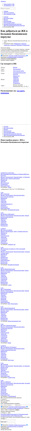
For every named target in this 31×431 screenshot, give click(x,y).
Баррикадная (4, 224)
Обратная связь (18, 415)
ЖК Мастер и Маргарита (7, 214)
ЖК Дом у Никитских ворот (8, 325)
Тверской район (18, 177)
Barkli (9, 342)
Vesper (9, 187)
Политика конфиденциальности (9, 414)
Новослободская (5, 185)
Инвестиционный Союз (14, 321)
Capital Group (11, 377)
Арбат (15, 231)
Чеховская (19, 45)
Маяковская (17, 43)
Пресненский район (18, 71)
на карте (20, 91)
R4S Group (11, 360)
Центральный (17, 69)
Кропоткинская (5, 235)
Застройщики (9, 5)
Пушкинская (25, 45)
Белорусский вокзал (14, 178)
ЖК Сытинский (5, 194)
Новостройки (9, 4)
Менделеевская (5, 183)
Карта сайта (10, 415)
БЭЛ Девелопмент (13, 303)
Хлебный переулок (22, 231)
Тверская (23, 43)
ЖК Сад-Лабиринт (6, 381)
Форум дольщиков (9, 12)
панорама (5, 93)
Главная (6, 11)
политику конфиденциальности (17, 55)
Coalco (9, 285)
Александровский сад (6, 204)
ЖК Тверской (4, 364)
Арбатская (6, 45)
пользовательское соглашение (15, 57)
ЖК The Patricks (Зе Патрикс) (8, 347)
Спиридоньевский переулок (8, 350)
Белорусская (4, 261)
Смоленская (4, 238)
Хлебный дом (11, 244)
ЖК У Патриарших (6, 289)
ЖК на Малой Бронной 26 (8, 308)
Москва (15, 67)
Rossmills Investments (13, 264)
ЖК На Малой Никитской (8, 269)
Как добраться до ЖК (9, 14)
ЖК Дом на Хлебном (6, 230)
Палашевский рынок (13, 209)
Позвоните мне (4, 428)
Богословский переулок (7, 196)
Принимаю (14, 55)
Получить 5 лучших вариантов (8, 58)
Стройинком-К (12, 396)
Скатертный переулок (7, 328)
